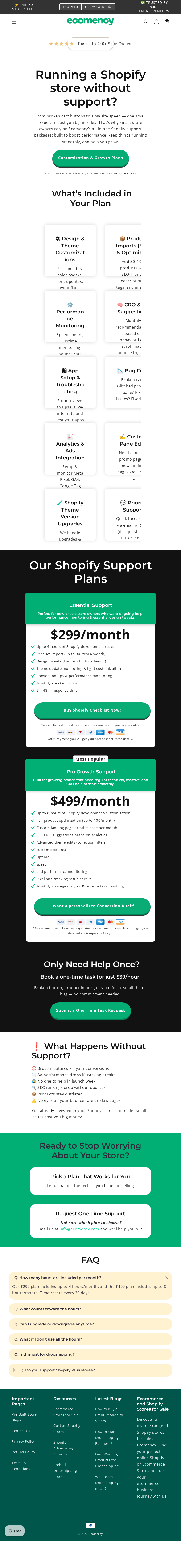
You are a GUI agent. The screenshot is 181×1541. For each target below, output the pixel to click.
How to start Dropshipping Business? (107, 1437)
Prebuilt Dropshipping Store (65, 1470)
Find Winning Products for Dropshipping (107, 1460)
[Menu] (14, 22)
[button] (146, 22)
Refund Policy (23, 1452)
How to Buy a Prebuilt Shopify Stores (109, 1415)
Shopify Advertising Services (63, 1448)
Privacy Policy (23, 1441)
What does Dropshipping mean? (107, 1482)
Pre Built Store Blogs (24, 1417)
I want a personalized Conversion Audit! (92, 905)
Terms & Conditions (21, 1466)
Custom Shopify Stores (66, 1428)
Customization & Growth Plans (90, 157)
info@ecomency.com (79, 1229)
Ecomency (96, 1534)
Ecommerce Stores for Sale (66, 1412)
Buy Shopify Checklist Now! (92, 710)
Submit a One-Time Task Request (90, 1010)
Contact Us (21, 1431)
